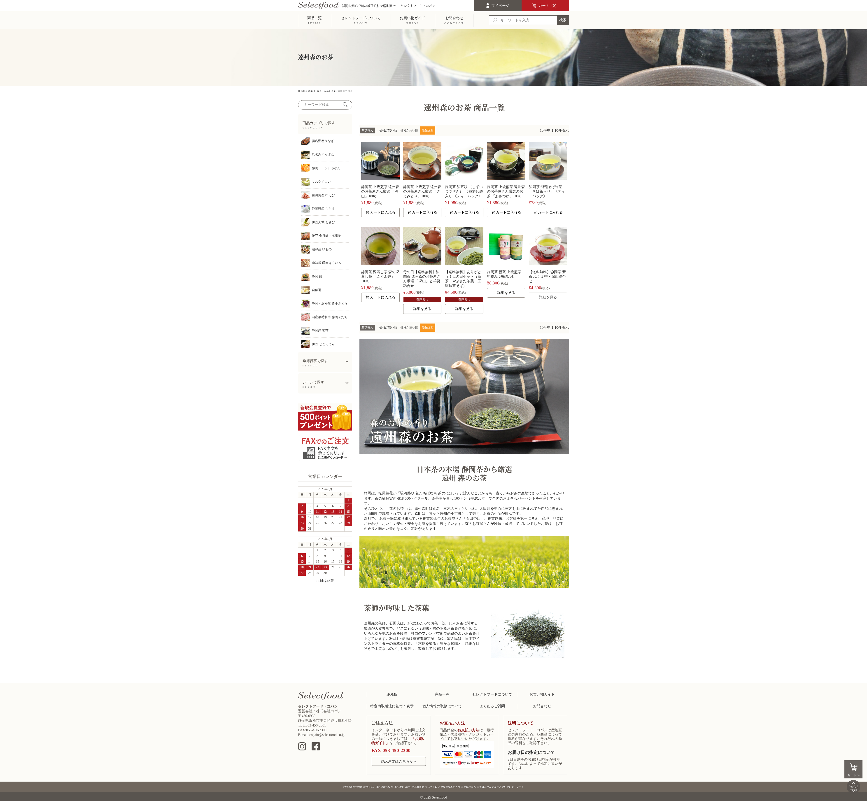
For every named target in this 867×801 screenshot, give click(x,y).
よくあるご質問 (492, 706)
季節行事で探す (315, 363)
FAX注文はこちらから (399, 761)
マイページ (500, 5)
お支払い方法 (452, 723)
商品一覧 (442, 694)
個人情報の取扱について (442, 706)
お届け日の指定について (531, 752)
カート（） (548, 5)
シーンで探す (313, 384)
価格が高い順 (409, 130)
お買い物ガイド (542, 694)
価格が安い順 (388, 130)
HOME (301, 91)
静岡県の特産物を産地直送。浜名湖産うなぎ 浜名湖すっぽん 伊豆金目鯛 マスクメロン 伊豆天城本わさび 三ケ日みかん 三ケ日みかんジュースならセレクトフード (433, 786)
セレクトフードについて (492, 694)
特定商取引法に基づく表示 (392, 706)
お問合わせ (542, 706)
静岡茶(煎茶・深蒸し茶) (321, 91)
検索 (562, 20)
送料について (521, 723)
